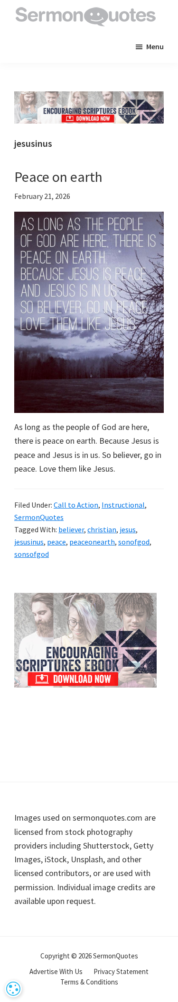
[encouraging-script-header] (89, 98)
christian (101, 529)
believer (71, 529)
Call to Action (76, 505)
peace (56, 541)
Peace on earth (58, 177)
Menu (155, 46)
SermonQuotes (39, 517)
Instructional (123, 505)
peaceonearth (92, 541)
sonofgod (134, 541)
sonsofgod (31, 554)
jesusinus (29, 541)
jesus (128, 529)
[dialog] (13, 988)
